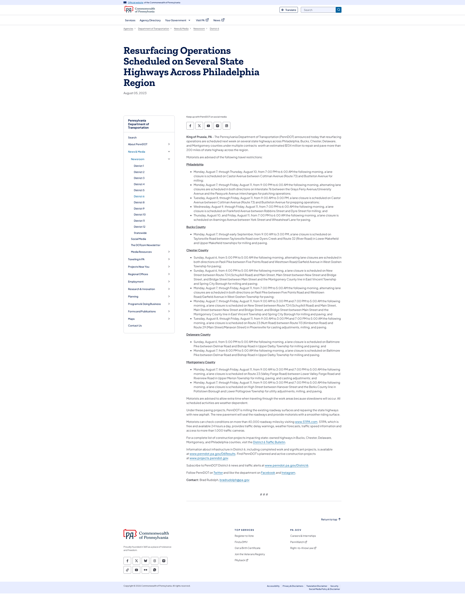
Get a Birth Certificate (247, 547)
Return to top (329, 519)
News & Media (136, 151)
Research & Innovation (141, 289)
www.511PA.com (306, 422)
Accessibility (273, 586)
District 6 (139, 196)
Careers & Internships (303, 535)
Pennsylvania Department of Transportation (138, 124)
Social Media (138, 238)
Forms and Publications (142, 311)
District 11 (139, 220)
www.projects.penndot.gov (209, 458)
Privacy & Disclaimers (293, 586)
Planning (133, 296)
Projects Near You (138, 266)
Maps (131, 318)
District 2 (139, 172)
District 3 (139, 178)
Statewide (140, 232)
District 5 (139, 190)
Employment (136, 281)
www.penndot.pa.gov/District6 (286, 465)
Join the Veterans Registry (250, 554)
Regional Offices (138, 274)
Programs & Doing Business (144, 303)
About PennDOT (137, 144)
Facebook (268, 472)
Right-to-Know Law (301, 547)
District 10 (140, 214)
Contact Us (135, 325)
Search (132, 137)
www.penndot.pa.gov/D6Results (212, 454)
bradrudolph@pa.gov (234, 480)
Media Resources (141, 251)
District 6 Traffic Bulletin (269, 442)
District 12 (139, 226)
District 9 (139, 208)
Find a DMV (241, 541)
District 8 (139, 202)
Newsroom (137, 159)
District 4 (139, 184)
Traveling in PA (136, 259)
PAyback (240, 560)
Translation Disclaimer (316, 586)
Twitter (218, 472)
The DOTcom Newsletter (145, 245)
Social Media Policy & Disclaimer (324, 589)
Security (334, 586)
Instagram (288, 472)
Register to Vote (244, 535)
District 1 (139, 165)
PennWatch (297, 541)
